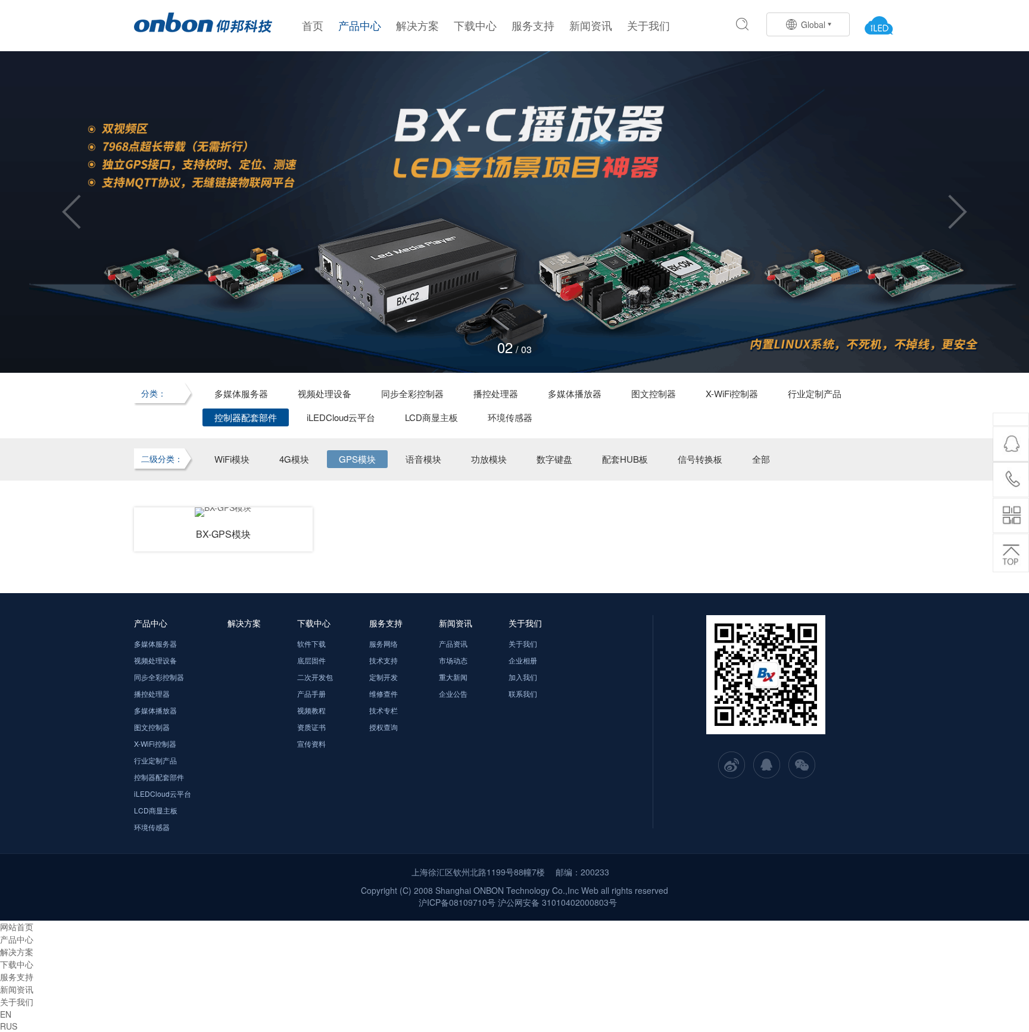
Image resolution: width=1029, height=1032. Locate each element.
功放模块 (489, 459)
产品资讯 (453, 643)
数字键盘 (554, 459)
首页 (312, 25)
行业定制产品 (814, 393)
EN (5, 1014)
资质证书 (311, 727)
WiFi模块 (232, 459)
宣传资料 (311, 743)
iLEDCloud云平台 (341, 417)
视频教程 (311, 710)
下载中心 (475, 25)
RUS (8, 1026)
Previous (71, 212)
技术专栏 (383, 710)
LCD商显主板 (431, 417)
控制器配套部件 (245, 417)
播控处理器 (495, 393)
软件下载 (311, 643)
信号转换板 (700, 459)
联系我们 (523, 693)
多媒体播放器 (574, 393)
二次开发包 (315, 677)
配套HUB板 (625, 459)
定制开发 (383, 677)
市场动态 (453, 660)
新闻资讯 (590, 25)
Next (957, 212)
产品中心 (359, 25)
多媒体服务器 (241, 393)
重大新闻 (453, 677)
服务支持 (533, 25)
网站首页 (16, 927)
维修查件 (383, 693)
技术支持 (383, 660)
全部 (761, 459)
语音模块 (423, 459)
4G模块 (294, 459)
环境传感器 (510, 417)
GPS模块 (357, 459)
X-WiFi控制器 (732, 393)
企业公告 (453, 693)
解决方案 (417, 25)
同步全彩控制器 (412, 393)
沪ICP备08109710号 (457, 902)
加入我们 (523, 677)
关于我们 (648, 25)
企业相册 (523, 660)
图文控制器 (653, 393)
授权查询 (383, 727)
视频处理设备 (324, 393)
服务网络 (383, 643)
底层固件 (311, 660)
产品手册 (311, 693)
